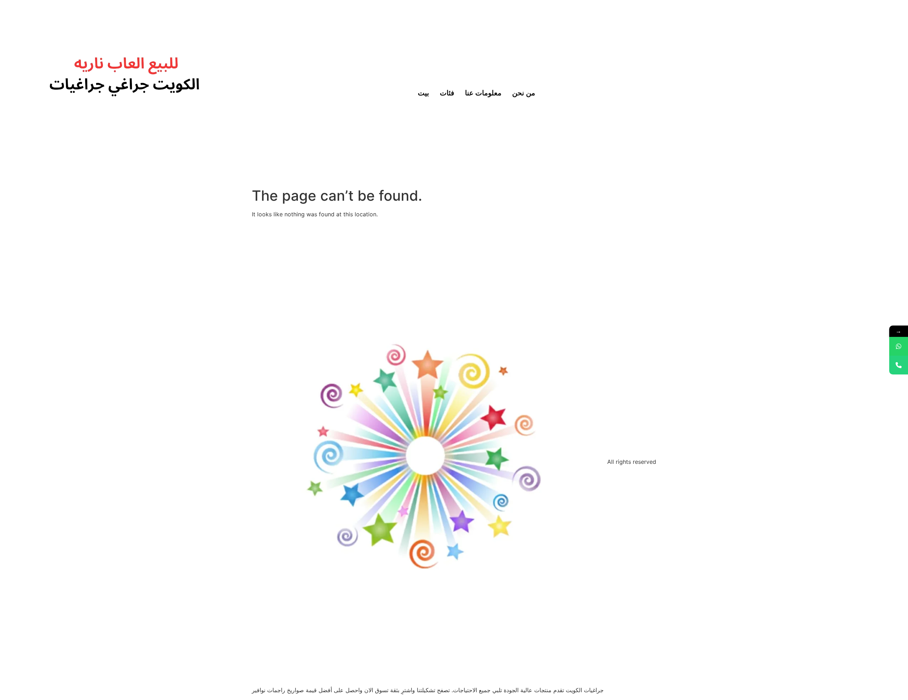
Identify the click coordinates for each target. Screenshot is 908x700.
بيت (423, 92)
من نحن (523, 92)
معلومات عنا (483, 92)
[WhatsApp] (898, 346)
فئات (447, 92)
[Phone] (898, 365)
